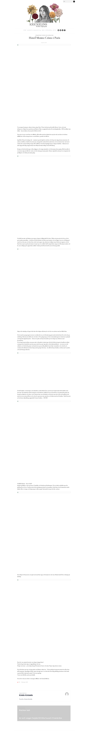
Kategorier (48, 30)
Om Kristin (30, 30)
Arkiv (43, 30)
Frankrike (43, 35)
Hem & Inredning (48, 35)
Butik (54, 30)
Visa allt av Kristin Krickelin (25, 699)
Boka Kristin (36, 30)
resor (52, 35)
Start (24, 30)
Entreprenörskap (38, 35)
